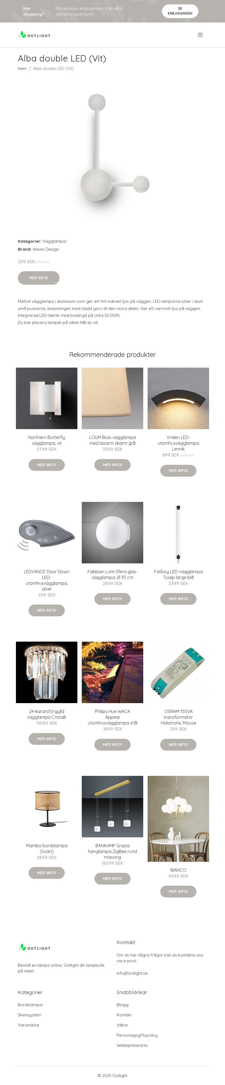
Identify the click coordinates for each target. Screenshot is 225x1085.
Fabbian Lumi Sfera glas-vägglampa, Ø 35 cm (113, 574)
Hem (22, 68)
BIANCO (178, 870)
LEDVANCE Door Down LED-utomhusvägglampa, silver (46, 580)
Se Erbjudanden (180, 10)
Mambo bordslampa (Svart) (47, 848)
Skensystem (29, 1014)
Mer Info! (38, 277)
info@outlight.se (132, 973)
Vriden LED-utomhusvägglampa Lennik (178, 443)
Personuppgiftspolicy (137, 1035)
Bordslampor (30, 1004)
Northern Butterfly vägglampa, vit (46, 440)
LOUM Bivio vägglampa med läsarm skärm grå (112, 440)
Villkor (122, 1025)
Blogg (122, 1004)
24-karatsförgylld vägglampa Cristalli (46, 714)
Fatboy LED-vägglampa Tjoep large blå (178, 574)
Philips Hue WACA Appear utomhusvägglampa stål (112, 717)
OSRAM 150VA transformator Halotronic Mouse (178, 717)
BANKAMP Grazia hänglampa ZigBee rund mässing (112, 851)
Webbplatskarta (132, 1045)
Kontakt (124, 1014)
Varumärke (28, 1025)
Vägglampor (55, 241)
